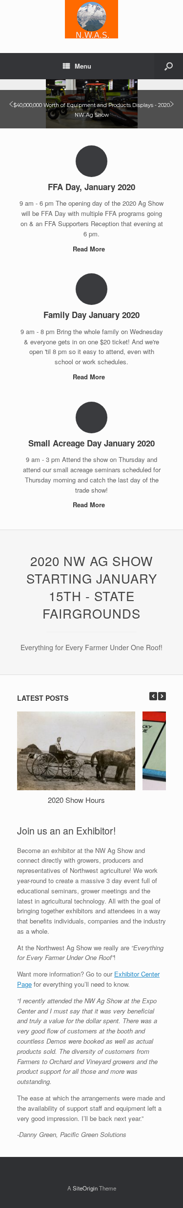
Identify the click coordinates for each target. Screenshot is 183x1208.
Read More (90, 248)
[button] (11, 104)
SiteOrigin (85, 1188)
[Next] (162, 696)
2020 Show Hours (76, 800)
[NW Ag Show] (91, 19)
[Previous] (153, 696)
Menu (83, 66)
